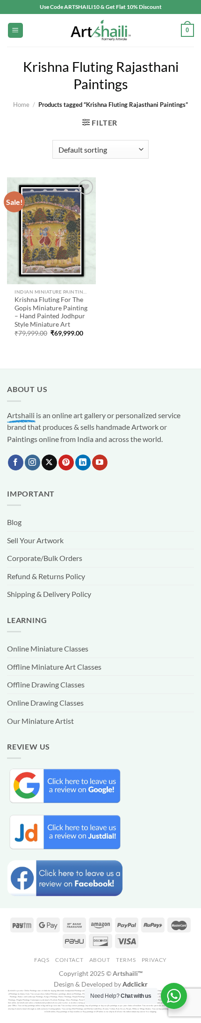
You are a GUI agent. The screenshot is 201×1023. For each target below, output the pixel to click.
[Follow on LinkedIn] (83, 462)
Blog (14, 522)
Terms (126, 959)
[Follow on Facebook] (15, 462)
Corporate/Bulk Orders (44, 558)
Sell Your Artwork (35, 540)
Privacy (154, 959)
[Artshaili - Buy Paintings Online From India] (100, 30)
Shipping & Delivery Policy (49, 593)
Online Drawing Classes (45, 702)
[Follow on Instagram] (32, 462)
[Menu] (15, 30)
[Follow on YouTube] (100, 462)
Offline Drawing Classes (46, 684)
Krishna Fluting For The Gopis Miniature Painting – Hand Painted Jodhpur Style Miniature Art (50, 312)
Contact (69, 959)
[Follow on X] (49, 462)
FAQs (41, 959)
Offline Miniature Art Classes (54, 666)
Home (21, 104)
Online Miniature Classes (47, 648)
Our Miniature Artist (40, 720)
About (99, 959)
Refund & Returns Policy (46, 576)
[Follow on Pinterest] (66, 462)
